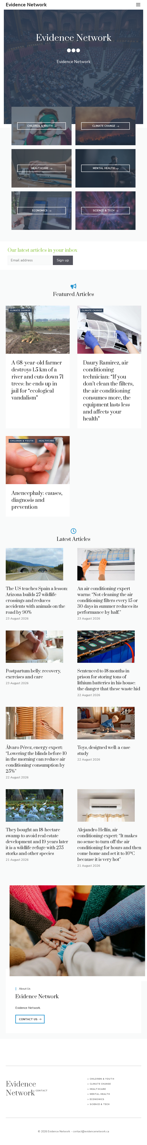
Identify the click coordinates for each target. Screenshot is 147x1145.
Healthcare (46, 440)
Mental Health (100, 1094)
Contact (42, 1090)
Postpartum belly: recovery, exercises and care (33, 674)
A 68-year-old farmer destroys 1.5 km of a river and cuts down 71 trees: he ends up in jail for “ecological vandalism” (37, 380)
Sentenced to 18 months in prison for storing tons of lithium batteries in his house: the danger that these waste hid (108, 680)
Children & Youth (21, 440)
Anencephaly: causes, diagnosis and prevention (36, 500)
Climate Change (20, 310)
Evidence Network (26, 5)
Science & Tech (100, 1104)
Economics (97, 1099)
